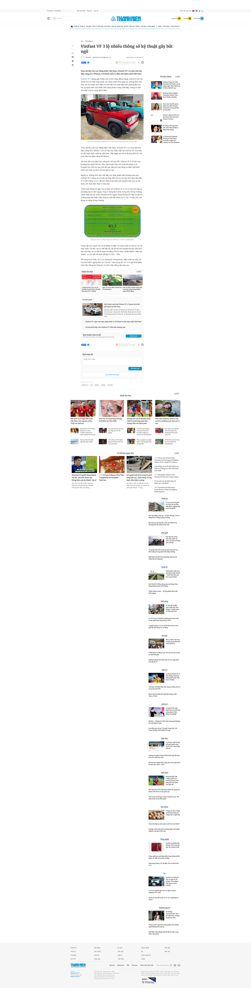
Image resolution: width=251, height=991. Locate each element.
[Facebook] (196, 11)
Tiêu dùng (166, 26)
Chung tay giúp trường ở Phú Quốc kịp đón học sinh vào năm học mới (164, 756)
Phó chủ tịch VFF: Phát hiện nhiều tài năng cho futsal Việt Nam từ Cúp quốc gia (164, 790)
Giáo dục (120, 26)
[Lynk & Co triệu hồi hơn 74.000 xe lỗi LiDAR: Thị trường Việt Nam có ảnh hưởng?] (156, 881)
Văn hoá (120, 951)
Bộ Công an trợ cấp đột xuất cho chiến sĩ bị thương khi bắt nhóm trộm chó (163, 524)
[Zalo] (203, 11)
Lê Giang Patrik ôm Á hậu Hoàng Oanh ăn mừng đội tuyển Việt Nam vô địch (173, 677)
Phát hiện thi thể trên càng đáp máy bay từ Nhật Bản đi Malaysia (163, 558)
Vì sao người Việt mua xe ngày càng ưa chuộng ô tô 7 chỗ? (162, 891)
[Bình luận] (72, 57)
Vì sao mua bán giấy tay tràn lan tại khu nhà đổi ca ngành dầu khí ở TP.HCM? (173, 505)
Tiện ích (89, 11)
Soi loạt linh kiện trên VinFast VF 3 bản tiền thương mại (105, 327)
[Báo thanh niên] (125, 18)
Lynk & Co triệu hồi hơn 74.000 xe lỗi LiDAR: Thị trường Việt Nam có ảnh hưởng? (172, 881)
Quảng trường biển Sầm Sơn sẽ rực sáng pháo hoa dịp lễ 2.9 (164, 661)
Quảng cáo (120, 965)
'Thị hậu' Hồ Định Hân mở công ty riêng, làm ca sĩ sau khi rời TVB (164, 688)
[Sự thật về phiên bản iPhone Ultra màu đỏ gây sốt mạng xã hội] (156, 847)
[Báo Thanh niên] (78, 965)
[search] (65, 18)
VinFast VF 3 (86, 79)
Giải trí (138, 26)
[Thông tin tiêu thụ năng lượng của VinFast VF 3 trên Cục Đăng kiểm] (112, 221)
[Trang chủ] (72, 26)
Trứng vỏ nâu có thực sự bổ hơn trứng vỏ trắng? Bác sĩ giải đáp (173, 813)
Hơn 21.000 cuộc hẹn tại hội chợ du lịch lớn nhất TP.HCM (173, 641)
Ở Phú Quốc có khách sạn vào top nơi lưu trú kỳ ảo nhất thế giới (164, 653)
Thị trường (88, 41)
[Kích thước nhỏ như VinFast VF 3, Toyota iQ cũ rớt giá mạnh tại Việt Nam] (92, 309)
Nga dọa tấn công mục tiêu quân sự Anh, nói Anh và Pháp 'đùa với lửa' (173, 540)
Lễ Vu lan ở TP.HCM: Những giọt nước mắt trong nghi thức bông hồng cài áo (164, 619)
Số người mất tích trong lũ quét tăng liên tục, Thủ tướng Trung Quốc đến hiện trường (163, 551)
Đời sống (100, 26)
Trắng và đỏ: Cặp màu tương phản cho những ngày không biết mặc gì (164, 926)
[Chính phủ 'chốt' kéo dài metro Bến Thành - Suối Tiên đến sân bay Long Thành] (156, 575)
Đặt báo (112, 965)
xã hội (96, 181)
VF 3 (91, 385)
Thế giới (88, 26)
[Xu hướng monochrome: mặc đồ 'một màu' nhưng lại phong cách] (156, 916)
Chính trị (76, 26)
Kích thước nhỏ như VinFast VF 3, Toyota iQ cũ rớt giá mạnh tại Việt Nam (122, 305)
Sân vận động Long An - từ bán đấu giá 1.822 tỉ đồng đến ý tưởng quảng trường (164, 516)
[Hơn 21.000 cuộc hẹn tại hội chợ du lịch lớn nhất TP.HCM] (156, 643)
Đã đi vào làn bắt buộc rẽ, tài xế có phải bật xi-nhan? (164, 899)
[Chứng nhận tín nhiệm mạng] (148, 980)
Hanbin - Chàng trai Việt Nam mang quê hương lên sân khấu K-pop (164, 722)
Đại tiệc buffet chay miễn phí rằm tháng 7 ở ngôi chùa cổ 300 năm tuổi (172, 608)
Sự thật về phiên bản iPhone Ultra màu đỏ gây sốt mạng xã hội (173, 845)
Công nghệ (151, 26)
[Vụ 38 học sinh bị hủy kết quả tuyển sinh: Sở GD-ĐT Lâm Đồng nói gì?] (156, 746)
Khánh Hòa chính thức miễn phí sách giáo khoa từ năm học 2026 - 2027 (164, 763)
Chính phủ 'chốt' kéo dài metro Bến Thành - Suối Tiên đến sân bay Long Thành (173, 574)
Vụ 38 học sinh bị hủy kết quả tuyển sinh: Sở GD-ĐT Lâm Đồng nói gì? (173, 745)
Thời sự (82, 26)
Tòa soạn (135, 965)
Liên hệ (96, 11)
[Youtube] (193, 11)
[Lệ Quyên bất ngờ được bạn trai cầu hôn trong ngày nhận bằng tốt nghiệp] (156, 712)
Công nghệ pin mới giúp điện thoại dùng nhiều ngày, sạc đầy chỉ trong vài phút (164, 857)
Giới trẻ (113, 26)
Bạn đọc (167, 948)
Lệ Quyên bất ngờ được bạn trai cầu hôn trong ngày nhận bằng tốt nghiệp (173, 711)
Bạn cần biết (81, 11)
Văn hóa (132, 26)
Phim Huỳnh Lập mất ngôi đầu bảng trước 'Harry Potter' (163, 695)
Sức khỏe (107, 26)
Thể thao (144, 26)
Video (160, 26)
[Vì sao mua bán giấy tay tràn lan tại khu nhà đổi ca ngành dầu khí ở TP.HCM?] (156, 506)
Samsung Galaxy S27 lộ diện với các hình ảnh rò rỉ (164, 864)
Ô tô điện (109, 385)
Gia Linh (88, 57)
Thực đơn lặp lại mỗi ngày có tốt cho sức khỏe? (164, 824)
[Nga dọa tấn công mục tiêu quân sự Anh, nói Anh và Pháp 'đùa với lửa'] (156, 541)
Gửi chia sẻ (133, 336)
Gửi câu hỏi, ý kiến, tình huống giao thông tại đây (98, 337)
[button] (72, 42)
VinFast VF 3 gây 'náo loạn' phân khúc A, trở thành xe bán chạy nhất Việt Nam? (113, 322)
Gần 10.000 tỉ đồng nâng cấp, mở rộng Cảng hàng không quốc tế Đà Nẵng (163, 585)
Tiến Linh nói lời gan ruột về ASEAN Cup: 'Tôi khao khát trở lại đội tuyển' (164, 798)
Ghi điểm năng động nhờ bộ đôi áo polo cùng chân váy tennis (163, 933)
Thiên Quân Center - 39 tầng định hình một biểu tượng (163, 592)
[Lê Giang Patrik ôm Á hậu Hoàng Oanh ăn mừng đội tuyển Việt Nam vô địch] (156, 678)
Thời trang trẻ (174, 26)
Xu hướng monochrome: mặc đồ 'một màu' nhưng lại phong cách (172, 914)
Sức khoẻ (97, 951)
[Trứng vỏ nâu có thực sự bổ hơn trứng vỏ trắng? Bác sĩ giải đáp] (156, 815)
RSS (128, 965)
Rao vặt (167, 951)
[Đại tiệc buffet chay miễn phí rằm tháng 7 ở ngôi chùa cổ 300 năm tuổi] (156, 609)
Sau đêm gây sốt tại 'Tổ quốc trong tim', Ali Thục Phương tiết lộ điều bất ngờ (163, 729)
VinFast (97, 385)
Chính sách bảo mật (146, 965)
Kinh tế (94, 26)
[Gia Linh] (83, 58)
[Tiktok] (199, 11)
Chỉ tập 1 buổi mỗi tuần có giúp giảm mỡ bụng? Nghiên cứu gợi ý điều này (164, 830)
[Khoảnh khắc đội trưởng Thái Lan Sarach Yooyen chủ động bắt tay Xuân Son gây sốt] (156, 780)
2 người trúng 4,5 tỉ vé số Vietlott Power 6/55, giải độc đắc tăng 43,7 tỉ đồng (164, 626)
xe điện (103, 385)
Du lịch (126, 26)
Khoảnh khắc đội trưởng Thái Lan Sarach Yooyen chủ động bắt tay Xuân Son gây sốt (172, 780)
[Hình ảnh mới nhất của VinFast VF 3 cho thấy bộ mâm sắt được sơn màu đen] (112, 117)
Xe (156, 26)
